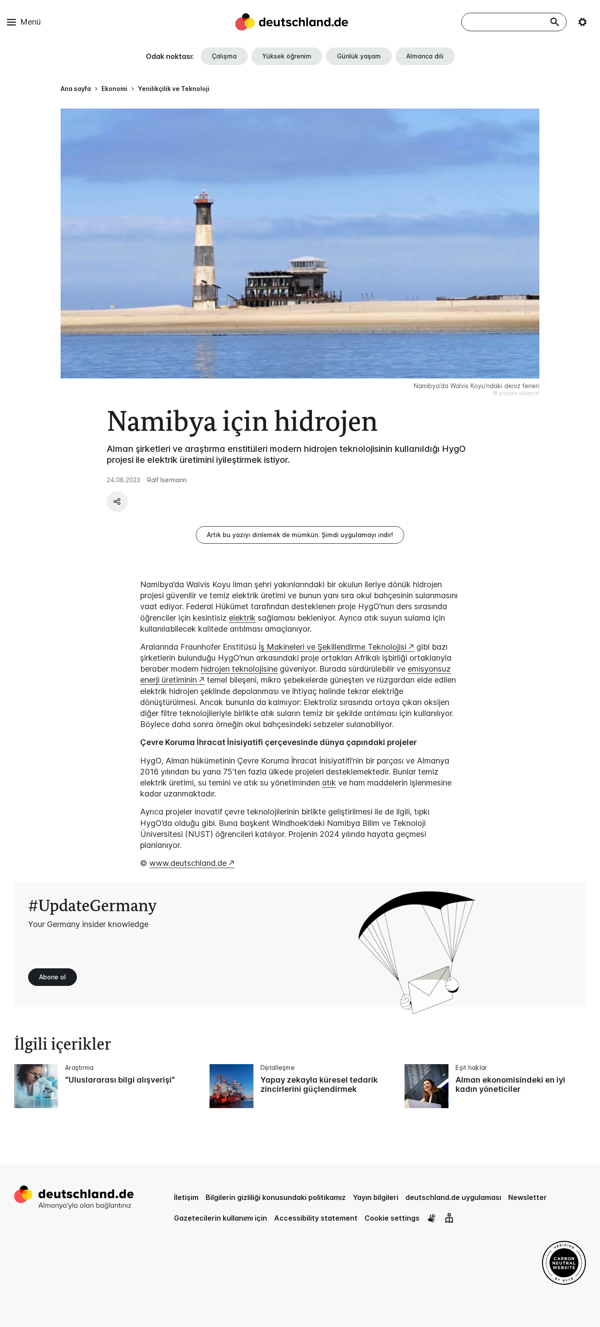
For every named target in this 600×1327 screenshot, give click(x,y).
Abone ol (52, 977)
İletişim (186, 1197)
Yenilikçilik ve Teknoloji (174, 88)
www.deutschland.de (188, 863)
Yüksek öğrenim (286, 56)
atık (329, 782)
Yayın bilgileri (375, 1197)
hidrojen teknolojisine (239, 668)
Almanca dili (425, 56)
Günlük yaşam (359, 56)
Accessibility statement (316, 1218)
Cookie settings (392, 1218)
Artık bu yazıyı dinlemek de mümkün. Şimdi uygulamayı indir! (300, 534)
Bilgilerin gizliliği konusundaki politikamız (276, 1197)
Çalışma (224, 56)
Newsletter (527, 1197)
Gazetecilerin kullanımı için (220, 1218)
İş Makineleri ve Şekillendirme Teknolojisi (332, 646)
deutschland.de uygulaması (453, 1197)
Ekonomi (114, 88)
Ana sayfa (76, 88)
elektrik (242, 617)
